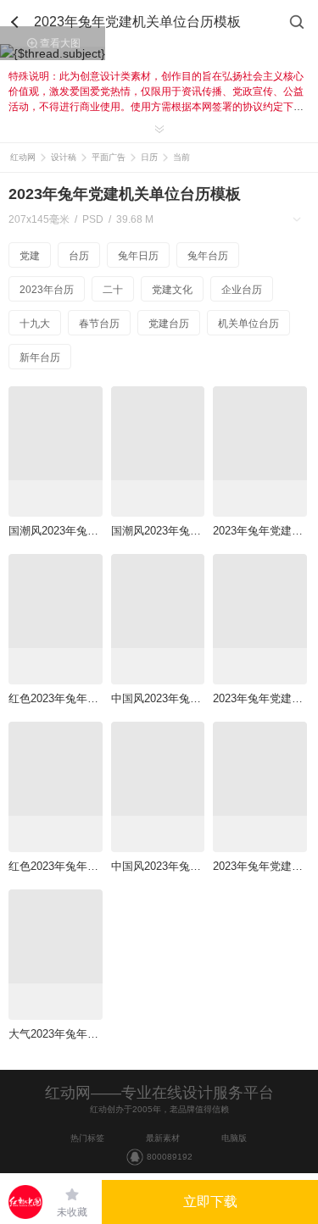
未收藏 (72, 1212)
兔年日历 (138, 256)
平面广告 (109, 157)
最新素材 (163, 1138)
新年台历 (40, 357)
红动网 (23, 157)
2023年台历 (47, 290)
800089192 (169, 1156)
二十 (113, 290)
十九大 (35, 324)
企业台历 (241, 290)
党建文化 (172, 290)
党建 (30, 256)
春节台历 (99, 324)
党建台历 (168, 324)
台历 (79, 256)
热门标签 (87, 1138)
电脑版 (234, 1138)
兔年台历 (207, 256)
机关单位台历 (248, 324)
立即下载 (210, 1201)
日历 (149, 157)
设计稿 (63, 157)
